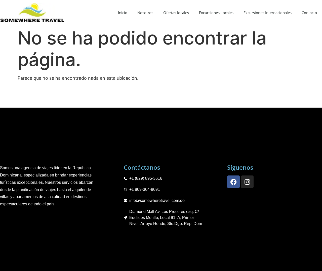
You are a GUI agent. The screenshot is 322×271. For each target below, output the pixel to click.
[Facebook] (233, 181)
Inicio (122, 12)
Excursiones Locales (216, 12)
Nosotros (145, 12)
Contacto (309, 12)
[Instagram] (247, 181)
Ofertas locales (176, 12)
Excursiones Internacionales (268, 12)
